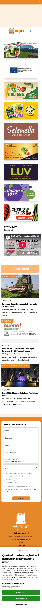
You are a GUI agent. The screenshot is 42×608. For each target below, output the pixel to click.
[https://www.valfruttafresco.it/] (21, 92)
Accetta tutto (21, 593)
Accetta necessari (21, 599)
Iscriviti (21, 498)
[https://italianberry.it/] (21, 194)
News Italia (7, 321)
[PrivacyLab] (15, 587)
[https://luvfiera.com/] (21, 174)
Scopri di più (8, 230)
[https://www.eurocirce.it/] (21, 51)
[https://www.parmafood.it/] (21, 112)
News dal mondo (9, 276)
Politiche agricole (20, 366)
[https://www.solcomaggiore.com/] (21, 72)
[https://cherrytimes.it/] (21, 214)
